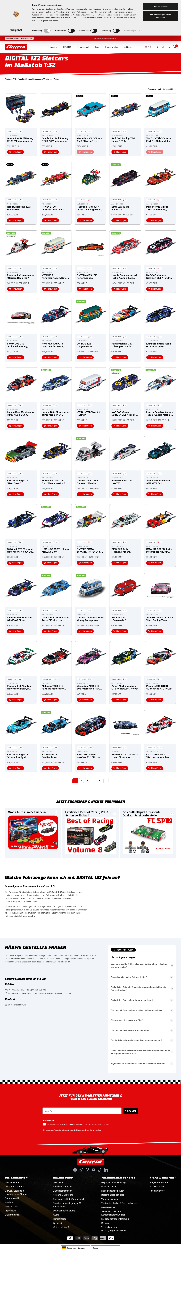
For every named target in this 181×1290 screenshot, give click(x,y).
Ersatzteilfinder (108, 1186)
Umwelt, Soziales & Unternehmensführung (16, 1192)
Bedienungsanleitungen (112, 1195)
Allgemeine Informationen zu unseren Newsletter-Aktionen (138, 1064)
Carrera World (12, 1198)
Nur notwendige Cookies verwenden (160, 16)
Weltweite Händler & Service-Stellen (119, 1203)
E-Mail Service (156, 1186)
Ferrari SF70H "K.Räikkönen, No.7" (53, 208)
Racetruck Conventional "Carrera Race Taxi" (20, 276)
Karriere (9, 1202)
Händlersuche (108, 1207)
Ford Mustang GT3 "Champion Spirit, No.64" (121, 345)
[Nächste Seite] (105, 780)
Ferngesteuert (83, 47)
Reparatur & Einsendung (113, 1182)
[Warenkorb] (174, 46)
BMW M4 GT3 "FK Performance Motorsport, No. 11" (88, 277)
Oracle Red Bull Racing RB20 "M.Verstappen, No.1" (55, 140)
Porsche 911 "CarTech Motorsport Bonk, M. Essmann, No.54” (19, 687)
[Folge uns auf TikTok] (100, 1170)
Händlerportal (59, 1219)
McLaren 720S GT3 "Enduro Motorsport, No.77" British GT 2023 (54, 687)
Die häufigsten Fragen (123, 950)
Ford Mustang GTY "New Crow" (17, 482)
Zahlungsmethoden (62, 1191)
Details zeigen (130, 31)
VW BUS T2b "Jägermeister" (85, 345)
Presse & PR (11, 1206)
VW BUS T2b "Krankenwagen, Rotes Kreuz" (55, 277)
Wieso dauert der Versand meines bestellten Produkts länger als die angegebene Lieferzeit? (140, 1052)
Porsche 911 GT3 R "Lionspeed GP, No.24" (159, 687)
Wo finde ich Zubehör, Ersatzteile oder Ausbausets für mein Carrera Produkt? (138, 988)
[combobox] (75, 1248)
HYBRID (67, 47)
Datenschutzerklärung (64, 1210)
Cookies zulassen (160, 6)
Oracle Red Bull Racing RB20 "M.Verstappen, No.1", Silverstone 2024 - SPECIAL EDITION (20, 140)
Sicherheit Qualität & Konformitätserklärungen (113, 1213)
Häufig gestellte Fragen (112, 1191)
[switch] (71, 31)
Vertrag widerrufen (62, 1227)
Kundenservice (18, 959)
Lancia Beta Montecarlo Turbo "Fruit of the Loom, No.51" (55, 619)
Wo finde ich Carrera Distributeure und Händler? (133, 1000)
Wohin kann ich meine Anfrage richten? (129, 977)
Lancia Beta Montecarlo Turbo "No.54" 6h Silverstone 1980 (55, 414)
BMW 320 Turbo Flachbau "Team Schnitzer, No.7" (120, 550)
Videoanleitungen (109, 1199)
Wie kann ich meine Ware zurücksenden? (130, 1030)
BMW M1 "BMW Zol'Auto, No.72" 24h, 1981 (89, 550)
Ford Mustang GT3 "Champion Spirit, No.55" (17, 756)
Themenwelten (111, 47)
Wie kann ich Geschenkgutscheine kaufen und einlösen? (137, 1010)
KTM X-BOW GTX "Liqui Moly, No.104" (55, 550)
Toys (97, 47)
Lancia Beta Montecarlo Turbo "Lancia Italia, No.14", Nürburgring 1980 (124, 277)
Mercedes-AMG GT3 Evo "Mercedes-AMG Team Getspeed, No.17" (90, 687)
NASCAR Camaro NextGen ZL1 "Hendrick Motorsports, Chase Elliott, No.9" (124, 414)
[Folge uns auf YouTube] (94, 1170)
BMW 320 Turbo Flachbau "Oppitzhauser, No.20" (124, 208)
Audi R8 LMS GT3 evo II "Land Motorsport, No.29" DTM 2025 (124, 756)
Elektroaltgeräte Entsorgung (115, 1219)
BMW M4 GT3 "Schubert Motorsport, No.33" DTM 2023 (20, 550)
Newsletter (58, 1182)
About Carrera (12, 1182)
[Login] (168, 46)
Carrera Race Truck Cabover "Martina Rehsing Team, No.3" (88, 482)
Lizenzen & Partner (14, 1186)
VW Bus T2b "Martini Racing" (88, 413)
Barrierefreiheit (12, 1215)
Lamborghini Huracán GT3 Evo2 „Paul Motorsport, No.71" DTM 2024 (159, 345)
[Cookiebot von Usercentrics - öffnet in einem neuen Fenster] (16, 31)
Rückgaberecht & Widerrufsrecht (69, 1199)
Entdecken (128, 47)
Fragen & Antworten (159, 1182)
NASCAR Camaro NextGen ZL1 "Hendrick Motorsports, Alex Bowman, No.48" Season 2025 (159, 277)
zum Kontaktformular (17, 1005)
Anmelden (131, 1111)
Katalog (105, 1223)
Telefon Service (157, 1191)
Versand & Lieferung (63, 1195)
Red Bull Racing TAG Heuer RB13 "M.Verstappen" (19, 208)
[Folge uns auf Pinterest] (87, 1170)
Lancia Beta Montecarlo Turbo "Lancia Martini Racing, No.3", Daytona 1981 (159, 414)
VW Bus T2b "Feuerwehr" (118, 619)
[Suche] (156, 46)
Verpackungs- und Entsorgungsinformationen (114, 1229)
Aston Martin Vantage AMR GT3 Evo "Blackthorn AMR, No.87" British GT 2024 (159, 482)
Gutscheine (58, 1223)
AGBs (56, 1215)
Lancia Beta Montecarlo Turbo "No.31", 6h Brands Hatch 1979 (20, 414)
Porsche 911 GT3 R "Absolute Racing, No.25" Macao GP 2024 (159, 208)
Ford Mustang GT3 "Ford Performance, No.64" (53, 345)
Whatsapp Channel (62, 1186)
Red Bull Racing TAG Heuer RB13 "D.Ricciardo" (123, 140)
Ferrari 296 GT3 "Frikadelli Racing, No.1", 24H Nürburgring (20, 345)
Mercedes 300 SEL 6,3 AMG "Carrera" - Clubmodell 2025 (89, 140)
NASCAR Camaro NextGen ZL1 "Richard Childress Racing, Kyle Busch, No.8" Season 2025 (89, 756)
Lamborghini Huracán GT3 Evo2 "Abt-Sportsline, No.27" (19, 619)
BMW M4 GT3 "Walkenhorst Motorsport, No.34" (52, 756)
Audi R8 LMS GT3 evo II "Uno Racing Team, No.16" (159, 619)
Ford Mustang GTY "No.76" (122, 482)
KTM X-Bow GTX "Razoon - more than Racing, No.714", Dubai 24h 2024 (159, 756)
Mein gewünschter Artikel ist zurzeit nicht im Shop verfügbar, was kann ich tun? (139, 965)
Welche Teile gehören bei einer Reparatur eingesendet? (136, 1040)
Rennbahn (52, 47)
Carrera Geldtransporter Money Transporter (90, 619)
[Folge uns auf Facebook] (75, 1170)
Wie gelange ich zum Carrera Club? (127, 1020)
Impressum (10, 1210)
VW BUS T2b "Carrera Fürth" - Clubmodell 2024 (158, 140)
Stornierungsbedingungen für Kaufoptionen (67, 1205)
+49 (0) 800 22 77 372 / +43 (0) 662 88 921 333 (25, 990)
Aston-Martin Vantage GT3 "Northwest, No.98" (124, 687)
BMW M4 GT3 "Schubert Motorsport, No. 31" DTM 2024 (159, 550)
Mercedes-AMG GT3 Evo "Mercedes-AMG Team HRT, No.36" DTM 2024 (55, 482)
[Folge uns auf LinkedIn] (106, 1170)
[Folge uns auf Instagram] (81, 1170)
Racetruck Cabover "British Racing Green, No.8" (89, 208)
